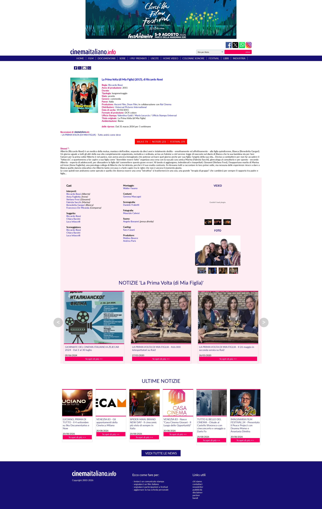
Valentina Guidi (125, 115)
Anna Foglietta (73, 196)
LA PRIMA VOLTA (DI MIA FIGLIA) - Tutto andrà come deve (91, 134)
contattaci (197, 484)
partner (196, 495)
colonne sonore (193, 58)
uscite (155, 58)
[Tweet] (235, 47)
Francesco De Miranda (77, 207)
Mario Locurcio (142, 115)
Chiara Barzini (73, 218)
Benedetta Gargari (75, 205)
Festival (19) (177, 141)
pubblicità (197, 489)
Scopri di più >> (94, 358)
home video (170, 58)
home (80, 58)
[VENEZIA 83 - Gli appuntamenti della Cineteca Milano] (111, 402)
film (91, 58)
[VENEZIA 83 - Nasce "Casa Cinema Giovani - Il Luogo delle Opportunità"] (178, 402)
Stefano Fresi (72, 199)
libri (226, 58)
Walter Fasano (130, 188)
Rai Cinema (165, 104)
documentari (106, 58)
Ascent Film (120, 104)
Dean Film (132, 104)
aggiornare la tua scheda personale (151, 489)
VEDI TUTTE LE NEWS (161, 453)
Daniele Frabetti (131, 204)
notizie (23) (159, 141)
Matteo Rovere (130, 238)
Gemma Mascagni (132, 196)
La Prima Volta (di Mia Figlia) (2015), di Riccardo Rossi (132, 79)
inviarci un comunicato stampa (149, 481)
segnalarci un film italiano (146, 484)
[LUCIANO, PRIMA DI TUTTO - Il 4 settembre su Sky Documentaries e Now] (77, 402)
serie (122, 58)
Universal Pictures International (131, 107)
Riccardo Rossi (115, 85)
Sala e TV (142, 141)
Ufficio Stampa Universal (164, 115)
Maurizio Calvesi (131, 213)
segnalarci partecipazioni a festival (151, 486)
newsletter (198, 486)
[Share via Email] (84, 68)
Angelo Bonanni (131, 221)
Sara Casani (129, 229)
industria (239, 58)
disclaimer (198, 492)
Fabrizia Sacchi (73, 202)
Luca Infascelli (73, 221)
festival (214, 58)
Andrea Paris (129, 240)
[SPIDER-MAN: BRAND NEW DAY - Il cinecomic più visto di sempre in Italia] (144, 402)
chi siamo (197, 481)
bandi (195, 498)
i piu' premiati (138, 58)
